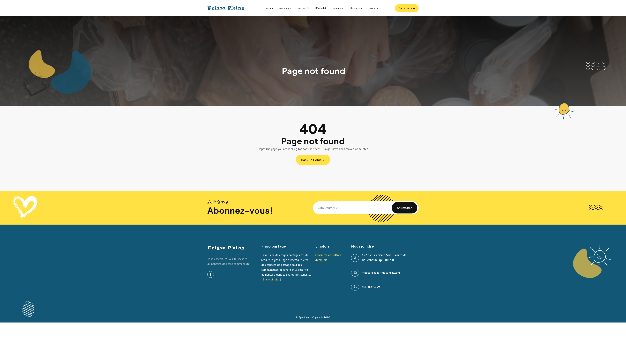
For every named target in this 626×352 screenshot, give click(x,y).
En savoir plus (271, 279)
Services (302, 8)
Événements (338, 8)
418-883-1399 (371, 287)
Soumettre (404, 208)
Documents (356, 8)
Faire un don (407, 8)
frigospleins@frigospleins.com (381, 272)
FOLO (327, 317)
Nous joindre (374, 8)
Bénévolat (320, 8)
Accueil (270, 8)
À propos (284, 8)
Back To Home (311, 160)
